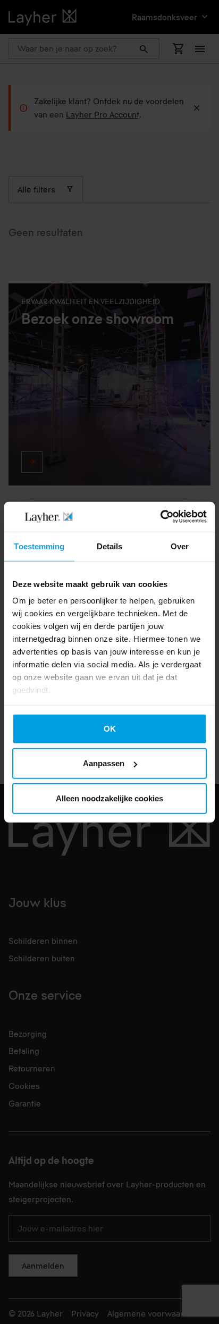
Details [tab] (110, 545)
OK (110, 728)
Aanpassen (103, 763)
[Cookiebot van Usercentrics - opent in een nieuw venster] (160, 517)
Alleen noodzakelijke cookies (109, 797)
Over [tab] (180, 545)
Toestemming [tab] (39, 545)
